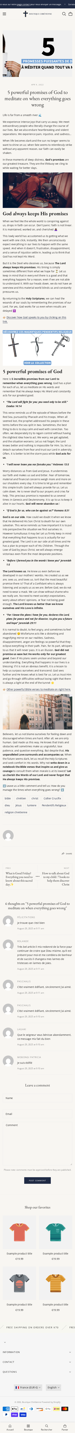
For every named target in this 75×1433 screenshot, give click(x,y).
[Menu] (4, 14)
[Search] (64, 14)
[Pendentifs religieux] (37, 348)
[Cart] (70, 14)
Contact (8, 1362)
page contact (23, 4)
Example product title (19, 1253)
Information (11, 1352)
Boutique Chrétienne (31, 1402)
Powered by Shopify (51, 1402)
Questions (10, 1372)
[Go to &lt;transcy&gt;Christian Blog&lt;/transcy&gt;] (37, 876)
